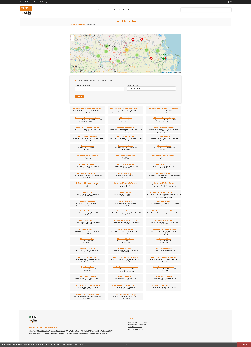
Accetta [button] (244, 344)
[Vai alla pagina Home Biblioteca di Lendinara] (26, 10)
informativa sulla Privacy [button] (74, 344)
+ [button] (72, 36)
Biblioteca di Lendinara (78, 24)
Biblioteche (132, 10)
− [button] (72, 39)
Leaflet (163, 72)
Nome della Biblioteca (82, 85)
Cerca (79, 96)
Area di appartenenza (133, 85)
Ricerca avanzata (119, 10)
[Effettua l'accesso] (226, 2)
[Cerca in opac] (229, 10)
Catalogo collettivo (104, 10)
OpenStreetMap (171, 72)
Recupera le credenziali (230, 2)
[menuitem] (104, 10)
